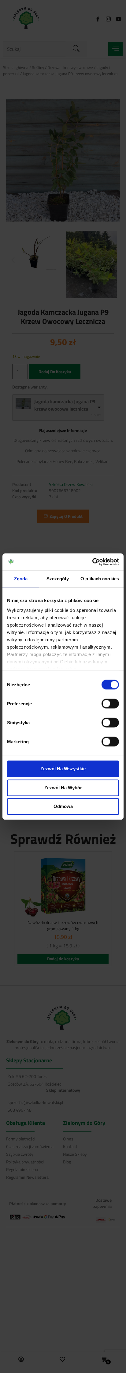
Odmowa (63, 806)
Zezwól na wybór (63, 787)
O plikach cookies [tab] (99, 578)
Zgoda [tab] (21, 578)
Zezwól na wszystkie (63, 768)
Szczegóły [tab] (57, 578)
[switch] (110, 703)
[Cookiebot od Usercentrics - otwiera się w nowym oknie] (92, 562)
